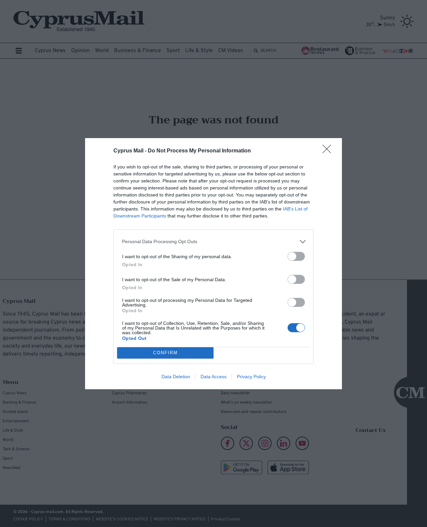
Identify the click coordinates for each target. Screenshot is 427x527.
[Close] (329, 151)
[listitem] (213, 241)
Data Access (213, 376)
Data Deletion (175, 376)
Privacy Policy (251, 376)
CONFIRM (165, 352)
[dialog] (213, 263)
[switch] (296, 256)
